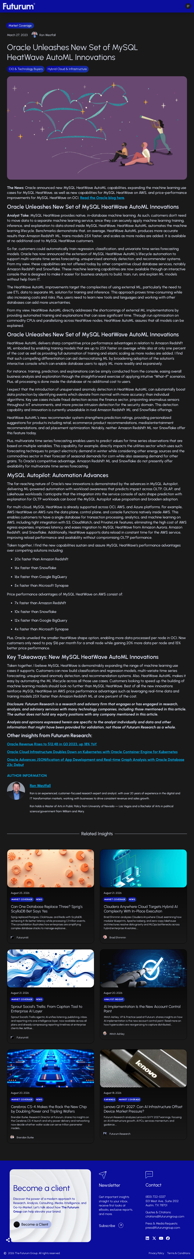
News (39, 899)
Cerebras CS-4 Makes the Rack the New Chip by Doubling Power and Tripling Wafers (49, 1109)
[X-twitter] (154, 1238)
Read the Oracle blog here (102, 198)
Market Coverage (20, 25)
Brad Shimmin (118, 937)
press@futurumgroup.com (163, 1227)
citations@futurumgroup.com (165, 1216)
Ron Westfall (47, 35)
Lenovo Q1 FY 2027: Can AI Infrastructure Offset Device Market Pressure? (143, 1109)
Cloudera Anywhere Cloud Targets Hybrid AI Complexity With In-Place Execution (141, 908)
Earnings (109, 1099)
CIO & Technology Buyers (26, 69)
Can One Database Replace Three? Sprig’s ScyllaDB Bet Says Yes (47, 908)
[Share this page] (8, 1240)
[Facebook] (168, 1238)
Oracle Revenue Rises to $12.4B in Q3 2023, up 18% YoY (52, 744)
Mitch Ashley (117, 1034)
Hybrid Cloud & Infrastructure (67, 69)
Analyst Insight (114, 999)
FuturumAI (22, 937)
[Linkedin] (147, 1238)
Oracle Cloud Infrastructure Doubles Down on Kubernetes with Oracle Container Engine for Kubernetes (92, 752)
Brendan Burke (25, 1137)
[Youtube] (161, 1238)
